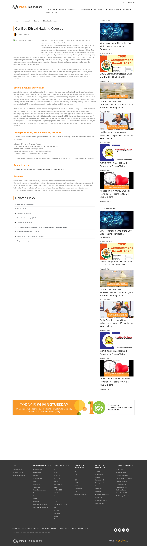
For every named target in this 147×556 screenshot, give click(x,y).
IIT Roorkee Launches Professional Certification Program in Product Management (116, 104)
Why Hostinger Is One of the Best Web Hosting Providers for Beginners (116, 46)
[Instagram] (123, 530)
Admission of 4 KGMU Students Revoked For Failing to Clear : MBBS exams (115, 194)
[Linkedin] (119, 530)
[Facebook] (115, 530)
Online (126, 9)
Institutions (50, 9)
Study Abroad (99, 9)
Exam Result (114, 9)
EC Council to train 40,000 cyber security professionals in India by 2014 (39, 169)
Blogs (54, 12)
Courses (71, 9)
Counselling (85, 9)
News (48, 12)
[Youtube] (127, 530)
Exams (61, 9)
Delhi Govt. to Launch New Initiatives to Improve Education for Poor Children (116, 135)
